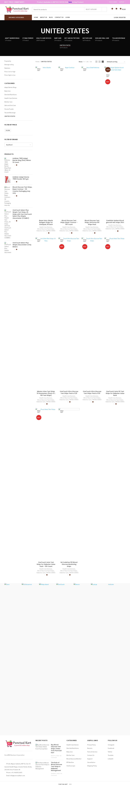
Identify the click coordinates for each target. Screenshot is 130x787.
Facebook (111, 748)
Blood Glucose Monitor (74, 759)
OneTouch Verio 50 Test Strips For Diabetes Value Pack (115, 393)
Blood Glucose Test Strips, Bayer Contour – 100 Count (68, 222)
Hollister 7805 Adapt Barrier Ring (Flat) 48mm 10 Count (22, 160)
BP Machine (70, 762)
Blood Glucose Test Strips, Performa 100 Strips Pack (92, 222)
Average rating (9, 64)
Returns (89, 748)
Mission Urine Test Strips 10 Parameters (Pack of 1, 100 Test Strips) (46, 393)
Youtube (110, 755)
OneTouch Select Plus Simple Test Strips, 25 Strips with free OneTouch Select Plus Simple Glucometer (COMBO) (22, 214)
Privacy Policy (91, 745)
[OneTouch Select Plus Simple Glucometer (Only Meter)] (7, 247)
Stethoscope (71, 766)
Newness (7, 68)
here (70, 2)
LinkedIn (110, 759)
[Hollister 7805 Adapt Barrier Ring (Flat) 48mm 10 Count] (7, 165)
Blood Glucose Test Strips (45, 229)
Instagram (111, 745)
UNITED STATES (9, 116)
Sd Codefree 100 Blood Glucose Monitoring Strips (69, 564)
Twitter (110, 752)
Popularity (7, 61)
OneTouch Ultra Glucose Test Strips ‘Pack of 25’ (69, 392)
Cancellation (91, 762)
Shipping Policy (92, 766)
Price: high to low (9, 75)
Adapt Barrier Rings (10, 87)
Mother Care (8, 102)
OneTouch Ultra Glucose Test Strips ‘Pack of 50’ (92, 392)
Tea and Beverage (10, 112)
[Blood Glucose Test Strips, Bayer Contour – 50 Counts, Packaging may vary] (7, 196)
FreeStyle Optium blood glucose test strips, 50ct (115, 221)
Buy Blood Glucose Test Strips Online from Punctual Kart (56, 749)
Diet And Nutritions (10, 94)
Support (90, 759)
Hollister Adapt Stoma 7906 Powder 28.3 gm (21, 178)
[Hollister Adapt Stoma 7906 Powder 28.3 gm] (7, 179)
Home (37, 61)
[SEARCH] (104, 9)
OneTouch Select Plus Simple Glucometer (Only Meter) (22, 245)
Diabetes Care (41, 231)
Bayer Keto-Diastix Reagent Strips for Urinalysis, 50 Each (46, 222)
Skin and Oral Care (10, 105)
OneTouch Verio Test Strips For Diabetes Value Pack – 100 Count (46, 564)
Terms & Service (92, 752)
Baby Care (7, 91)
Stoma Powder (9, 109)
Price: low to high (9, 71)
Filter (8, 130)
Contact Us (90, 755)
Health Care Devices (10, 98)
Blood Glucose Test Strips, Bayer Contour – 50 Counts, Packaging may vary (22, 190)
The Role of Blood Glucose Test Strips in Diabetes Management (56, 766)
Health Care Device (73, 745)
